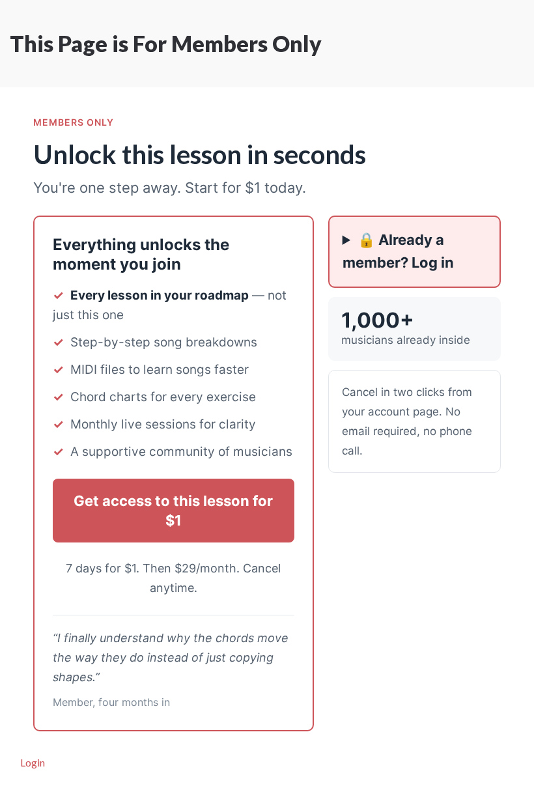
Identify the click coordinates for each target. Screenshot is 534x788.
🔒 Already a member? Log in (398, 251)
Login (32, 762)
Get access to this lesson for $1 (173, 510)
